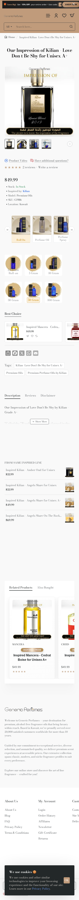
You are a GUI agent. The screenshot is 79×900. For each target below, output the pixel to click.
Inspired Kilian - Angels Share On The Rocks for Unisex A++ (34, 516)
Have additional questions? (51, 161)
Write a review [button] (48, 167)
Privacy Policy (41, 889)
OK (67, 880)
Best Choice (13, 314)
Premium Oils (14, 373)
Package (11, 249)
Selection (11, 212)
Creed (65, 644)
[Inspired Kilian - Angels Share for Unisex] (69, 487)
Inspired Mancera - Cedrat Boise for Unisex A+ (42, 327)
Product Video (18, 161)
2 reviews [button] (29, 167)
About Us (11, 801)
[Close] (73, 4)
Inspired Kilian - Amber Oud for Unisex (30, 470)
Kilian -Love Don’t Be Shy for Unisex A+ (39, 365)
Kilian (26, 191)
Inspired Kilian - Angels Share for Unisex (31, 485)
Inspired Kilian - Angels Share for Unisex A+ (33, 500)
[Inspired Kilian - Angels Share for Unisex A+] (69, 503)
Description (12, 395)
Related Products (20, 587)
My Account (46, 801)
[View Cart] (72, 15)
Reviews (30, 395)
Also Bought (45, 587)
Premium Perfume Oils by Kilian (47, 373)
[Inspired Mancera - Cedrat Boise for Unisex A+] (15, 331)
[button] (9, 144)
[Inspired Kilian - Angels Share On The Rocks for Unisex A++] (69, 518)
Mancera (18, 644)
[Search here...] (71, 26)
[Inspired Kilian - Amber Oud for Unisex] (69, 472)
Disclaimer (48, 395)
